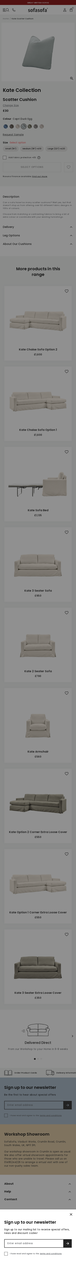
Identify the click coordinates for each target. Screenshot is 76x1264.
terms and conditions (51, 1253)
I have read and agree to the (36, 1253)
